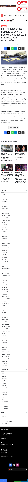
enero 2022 (5, 321)
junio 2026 (4, 199)
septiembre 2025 (6, 220)
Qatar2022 (4, 394)
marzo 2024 (5, 261)
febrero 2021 (5, 347)
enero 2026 (5, 211)
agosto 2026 (5, 194)
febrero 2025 (5, 236)
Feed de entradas (6, 419)
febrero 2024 (5, 264)
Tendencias (5, 406)
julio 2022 (4, 308)
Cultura (4, 373)
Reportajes (4, 397)
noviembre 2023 (6, 271)
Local (3, 380)
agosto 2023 (5, 278)
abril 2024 (4, 259)
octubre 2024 (5, 245)
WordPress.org (5, 423)
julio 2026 (4, 197)
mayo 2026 (5, 201)
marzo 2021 (5, 345)
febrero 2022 (5, 319)
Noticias (4, 26)
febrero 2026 (5, 208)
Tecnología (4, 404)
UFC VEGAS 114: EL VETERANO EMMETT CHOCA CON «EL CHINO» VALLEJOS (20, 155)
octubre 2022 (5, 301)
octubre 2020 (5, 356)
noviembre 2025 (6, 215)
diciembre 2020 (6, 351)
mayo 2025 (4, 229)
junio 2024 (4, 254)
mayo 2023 (5, 284)
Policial (3, 390)
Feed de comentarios (7, 421)
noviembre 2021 (6, 326)
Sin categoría (14, 127)
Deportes (4, 376)
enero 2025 (5, 238)
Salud (3, 399)
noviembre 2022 (6, 298)
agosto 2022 (5, 305)
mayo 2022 (4, 312)
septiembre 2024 (6, 247)
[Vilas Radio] (9, 20)
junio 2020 (4, 365)
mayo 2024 (5, 257)
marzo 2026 (5, 206)
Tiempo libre (5, 408)
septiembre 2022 (6, 303)
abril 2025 (4, 231)
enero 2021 (4, 349)
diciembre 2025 (5, 213)
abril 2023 (4, 287)
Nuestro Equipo (5, 387)
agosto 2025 (5, 222)
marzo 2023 (5, 289)
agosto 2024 (5, 250)
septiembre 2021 (6, 331)
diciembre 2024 (6, 241)
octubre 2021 (5, 328)
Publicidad (4, 392)
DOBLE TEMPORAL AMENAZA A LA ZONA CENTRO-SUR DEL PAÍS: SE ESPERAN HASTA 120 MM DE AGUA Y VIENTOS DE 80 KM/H (7, 156)
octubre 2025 (5, 217)
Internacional (5, 378)
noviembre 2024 (6, 243)
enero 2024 (5, 266)
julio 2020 (4, 363)
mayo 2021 (4, 340)
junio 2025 (4, 227)
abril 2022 (4, 315)
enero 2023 (5, 294)
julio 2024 (4, 252)
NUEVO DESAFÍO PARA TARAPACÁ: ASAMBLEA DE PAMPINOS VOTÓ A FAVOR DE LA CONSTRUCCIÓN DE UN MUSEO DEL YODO (7, 176)
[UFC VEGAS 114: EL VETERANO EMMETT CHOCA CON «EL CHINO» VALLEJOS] (21, 148)
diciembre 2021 (5, 324)
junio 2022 (4, 310)
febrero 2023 (5, 291)
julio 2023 (4, 280)
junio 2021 (4, 338)
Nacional (4, 383)
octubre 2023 (5, 273)
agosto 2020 (5, 361)
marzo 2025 (5, 234)
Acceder (4, 416)
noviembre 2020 (6, 354)
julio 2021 (4, 335)
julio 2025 (4, 224)
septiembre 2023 (6, 275)
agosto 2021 (5, 333)
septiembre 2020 (6, 358)
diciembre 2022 (5, 296)
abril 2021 (4, 342)
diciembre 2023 (6, 268)
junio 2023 (4, 282)
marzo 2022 (5, 317)
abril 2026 (4, 204)
